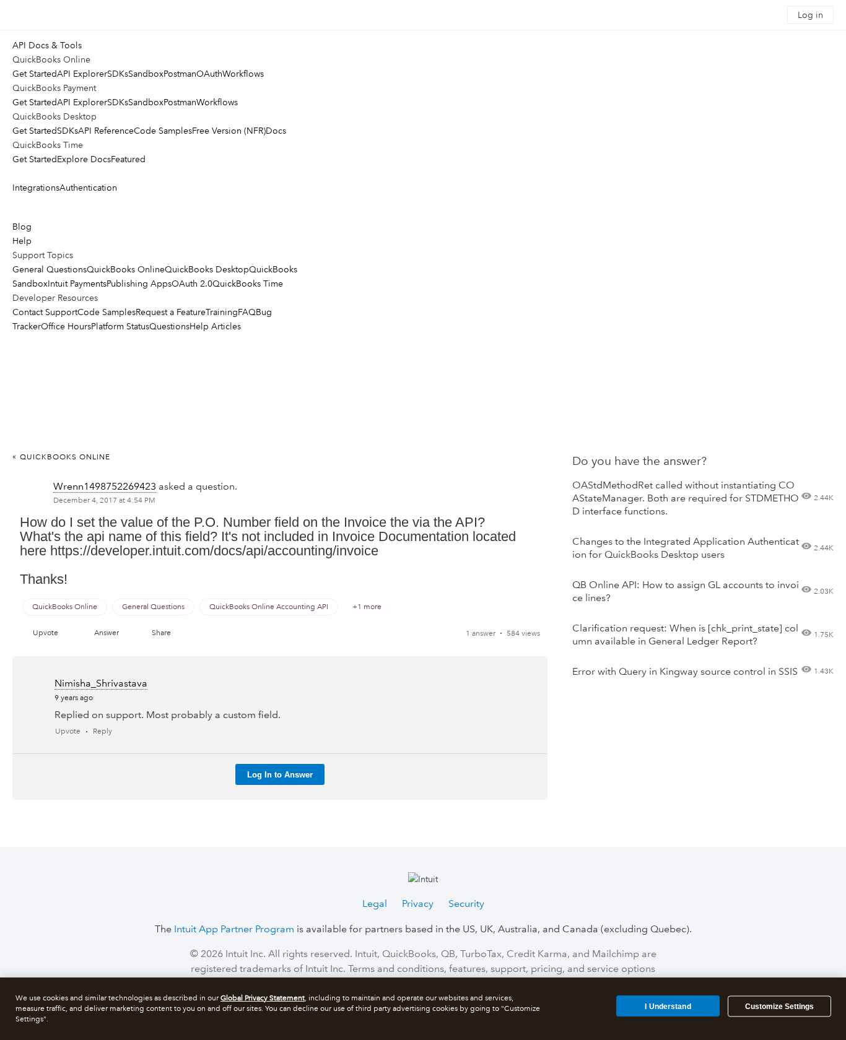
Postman (180, 73)
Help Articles (215, 326)
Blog (22, 226)
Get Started (34, 73)
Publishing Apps (139, 283)
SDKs (117, 73)
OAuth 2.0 (192, 283)
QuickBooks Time (247, 283)
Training (222, 312)
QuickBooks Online (126, 269)
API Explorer (82, 73)
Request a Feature (171, 312)
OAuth (209, 73)
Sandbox (146, 73)
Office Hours (66, 326)
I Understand (668, 1006)
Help (22, 240)
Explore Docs (84, 159)
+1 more (367, 607)
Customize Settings (779, 1006)
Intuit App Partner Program (234, 929)
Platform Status (120, 326)
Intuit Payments (77, 283)
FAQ (247, 312)
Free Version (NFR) (229, 130)
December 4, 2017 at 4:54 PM (104, 500)
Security (466, 903)
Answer (106, 633)
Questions (169, 326)
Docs (276, 130)
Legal (374, 903)
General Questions (49, 269)
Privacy (418, 903)
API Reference (106, 130)
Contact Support (44, 312)
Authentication (88, 187)
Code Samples (163, 130)
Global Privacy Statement (262, 998)
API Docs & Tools (47, 45)
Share (161, 633)
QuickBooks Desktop (207, 269)
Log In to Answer (280, 774)
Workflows (243, 73)
